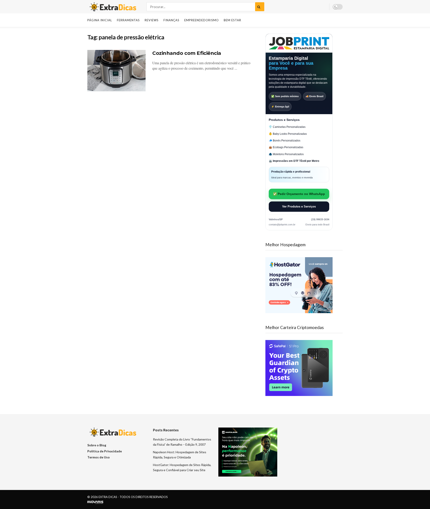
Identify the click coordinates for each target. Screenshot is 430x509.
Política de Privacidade (104, 451)
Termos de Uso (98, 457)
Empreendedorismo (201, 20)
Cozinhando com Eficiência (186, 53)
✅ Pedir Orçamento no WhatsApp (299, 194)
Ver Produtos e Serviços (299, 206)
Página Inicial (99, 20)
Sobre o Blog (96, 445)
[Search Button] (259, 6)
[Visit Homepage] (113, 6)
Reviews (152, 20)
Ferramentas (128, 20)
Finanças (171, 20)
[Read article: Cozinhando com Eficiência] (116, 71)
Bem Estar (232, 20)
